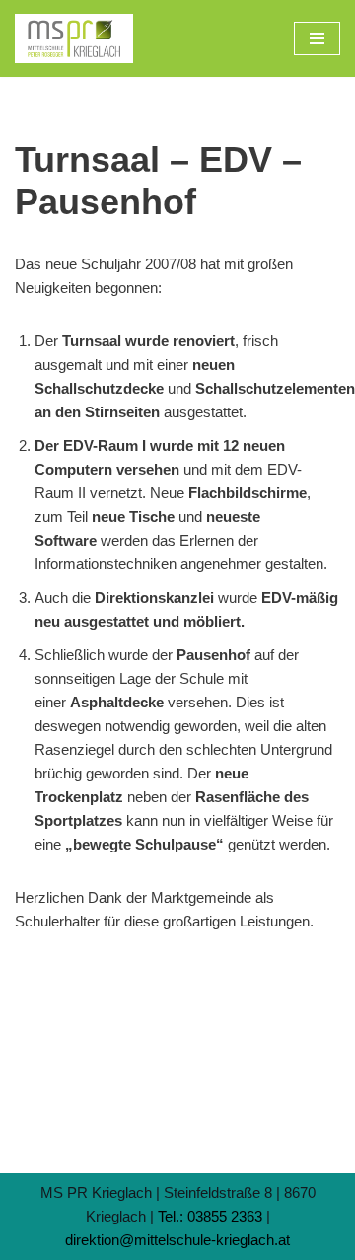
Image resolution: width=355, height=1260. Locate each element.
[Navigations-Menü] (317, 38)
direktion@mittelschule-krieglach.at (177, 1239)
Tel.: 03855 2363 (210, 1216)
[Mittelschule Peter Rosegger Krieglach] (74, 38)
